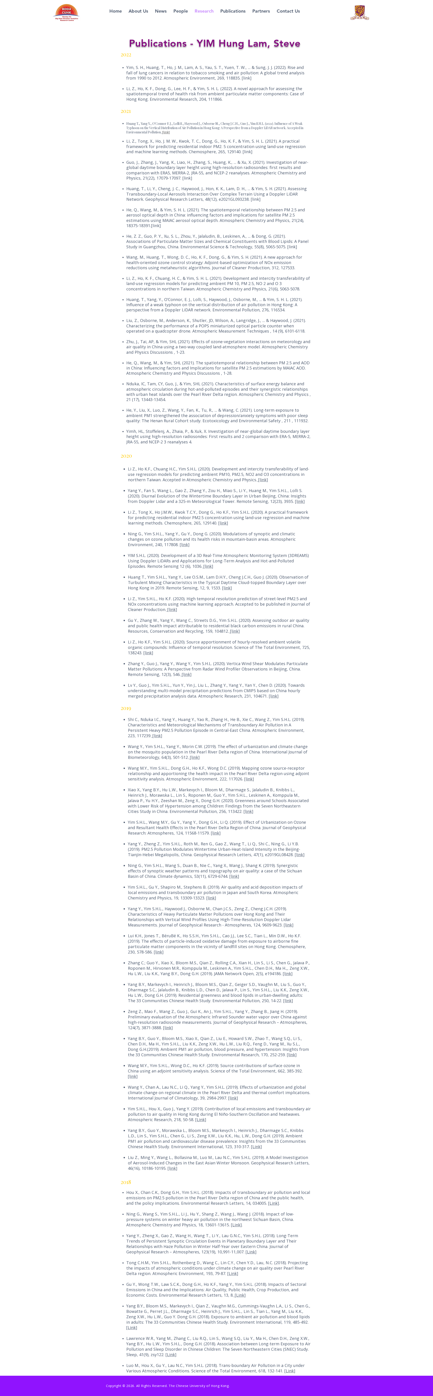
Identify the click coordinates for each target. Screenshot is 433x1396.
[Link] (200, 1119)
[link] (262, 479)
